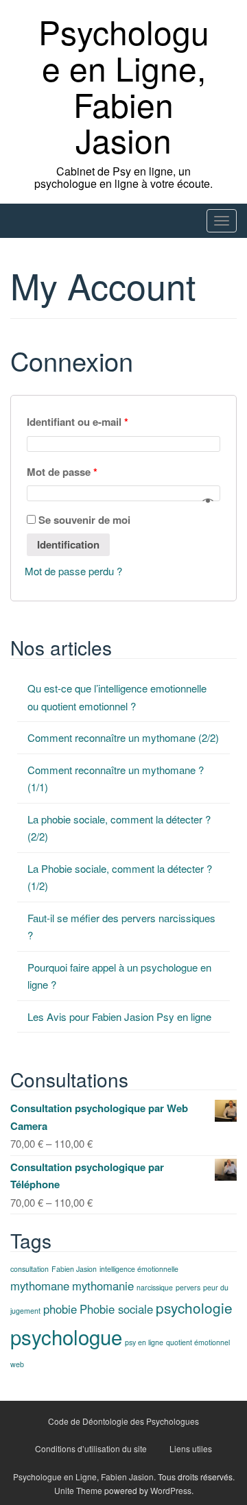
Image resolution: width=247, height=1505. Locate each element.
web (17, 1364)
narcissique (155, 1287)
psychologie (194, 1307)
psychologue (66, 1336)
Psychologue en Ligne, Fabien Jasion (123, 85)
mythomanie (103, 1285)
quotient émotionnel (198, 1342)
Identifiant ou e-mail (77, 421)
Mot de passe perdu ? (73, 571)
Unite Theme (78, 1490)
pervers (188, 1287)
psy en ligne (144, 1342)
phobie (60, 1309)
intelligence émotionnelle (138, 1269)
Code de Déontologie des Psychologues (123, 1421)
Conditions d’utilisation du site (91, 1448)
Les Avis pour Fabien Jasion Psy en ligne (119, 1016)
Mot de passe (62, 471)
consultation (29, 1269)
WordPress (170, 1490)
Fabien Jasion (74, 1269)
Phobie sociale (116, 1309)
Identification (68, 544)
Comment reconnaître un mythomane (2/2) (123, 737)
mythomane (39, 1285)
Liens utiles (190, 1448)
